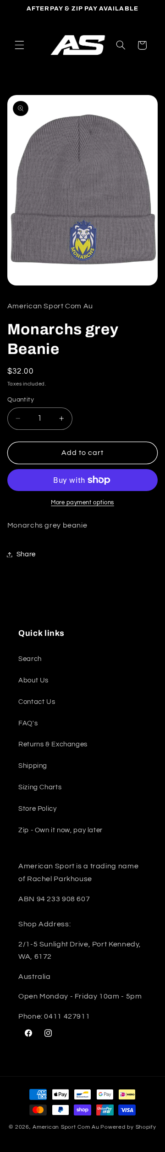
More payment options (82, 503)
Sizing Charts (39, 787)
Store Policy (37, 808)
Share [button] (26, 554)
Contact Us (36, 701)
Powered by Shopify (128, 1127)
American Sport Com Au (66, 1127)
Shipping (32, 765)
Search (30, 658)
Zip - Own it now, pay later (60, 830)
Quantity (20, 399)
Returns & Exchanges (53, 744)
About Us (33, 680)
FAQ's (28, 723)
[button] (19, 45)
